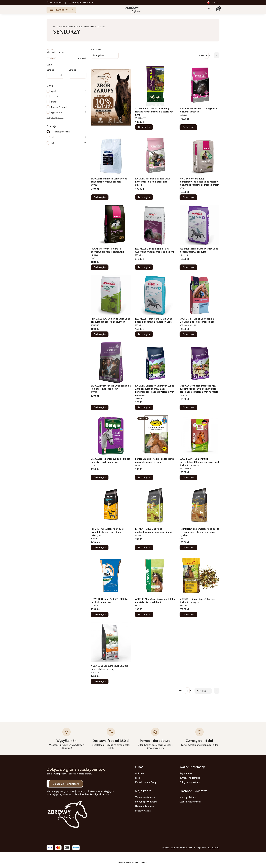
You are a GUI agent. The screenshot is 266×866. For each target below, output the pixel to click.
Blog (137, 777)
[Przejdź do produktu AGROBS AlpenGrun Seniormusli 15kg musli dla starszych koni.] (155, 575)
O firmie (139, 773)
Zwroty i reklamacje (190, 777)
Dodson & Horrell (59, 107)
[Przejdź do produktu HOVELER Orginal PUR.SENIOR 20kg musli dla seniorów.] (111, 575)
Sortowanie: (96, 49)
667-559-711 (54, 2)
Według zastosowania (85, 27)
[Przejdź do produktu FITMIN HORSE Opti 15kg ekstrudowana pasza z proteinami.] (155, 505)
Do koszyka (144, 127)
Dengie (54, 101)
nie (53, 142)
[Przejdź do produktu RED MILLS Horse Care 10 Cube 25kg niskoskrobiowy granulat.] (199, 225)
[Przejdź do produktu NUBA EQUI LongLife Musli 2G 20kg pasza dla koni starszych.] (111, 642)
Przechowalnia (143, 810)
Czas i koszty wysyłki (190, 801)
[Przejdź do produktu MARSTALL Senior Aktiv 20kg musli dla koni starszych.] (199, 575)
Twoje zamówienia (145, 797)
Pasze (70, 27)
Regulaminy (186, 773)
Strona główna (59, 27)
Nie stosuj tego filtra (61, 131)
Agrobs (54, 91)
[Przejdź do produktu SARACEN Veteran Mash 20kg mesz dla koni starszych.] (199, 85)
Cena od (50, 70)
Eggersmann (56, 112)
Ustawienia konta (144, 806)
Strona (201, 55)
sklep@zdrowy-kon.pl (81, 2)
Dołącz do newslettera (66, 783)
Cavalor (54, 96)
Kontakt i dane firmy (145, 782)
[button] (61, 10)
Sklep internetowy (132, 862)
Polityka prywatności (190, 782)
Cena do (72, 70)
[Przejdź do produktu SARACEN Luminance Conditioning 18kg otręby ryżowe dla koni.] (111, 155)
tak (53, 137)
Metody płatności (188, 797)
